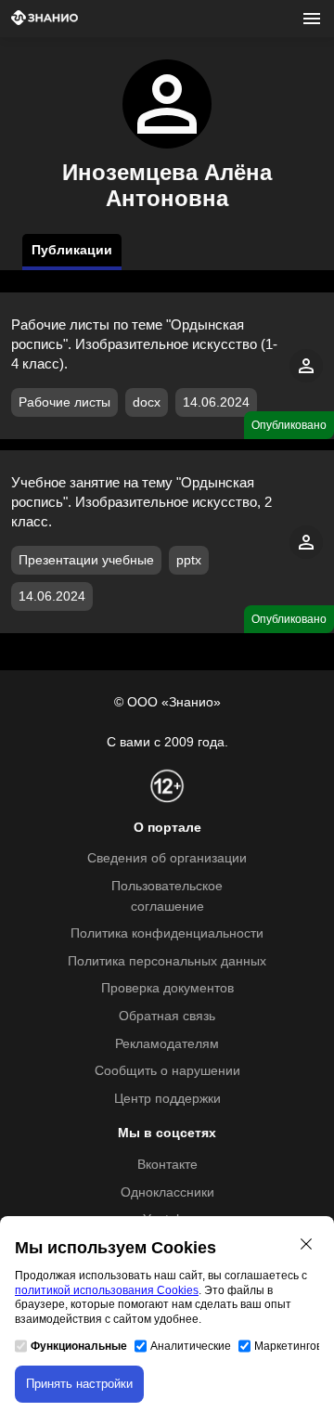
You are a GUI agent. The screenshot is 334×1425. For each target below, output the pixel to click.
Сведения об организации (167, 858)
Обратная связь (167, 1016)
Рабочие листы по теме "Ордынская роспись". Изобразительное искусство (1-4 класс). (144, 344)
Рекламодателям (167, 1044)
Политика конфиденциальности (167, 933)
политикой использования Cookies (107, 1290)
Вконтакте (167, 1165)
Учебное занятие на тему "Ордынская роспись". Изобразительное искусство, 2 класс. (141, 501)
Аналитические (190, 1346)
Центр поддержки (167, 1099)
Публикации (72, 250)
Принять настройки (79, 1384)
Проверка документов (167, 988)
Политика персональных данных (167, 961)
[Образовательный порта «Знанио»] (44, 19)
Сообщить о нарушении (167, 1071)
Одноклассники (167, 1192)
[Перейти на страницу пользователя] (306, 378)
